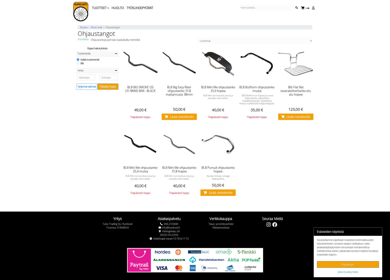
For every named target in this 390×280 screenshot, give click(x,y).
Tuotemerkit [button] (84, 53)
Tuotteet (99, 8)
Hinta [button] (80, 70)
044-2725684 (171, 224)
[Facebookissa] (275, 225)
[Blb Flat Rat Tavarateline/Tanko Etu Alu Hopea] (295, 63)
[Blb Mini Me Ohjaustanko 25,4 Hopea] (218, 63)
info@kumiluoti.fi (171, 227)
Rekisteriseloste (220, 227)
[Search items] (296, 7)
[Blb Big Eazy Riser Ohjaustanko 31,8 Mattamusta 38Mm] (179, 63)
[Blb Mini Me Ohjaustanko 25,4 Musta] (140, 144)
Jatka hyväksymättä (348, 272)
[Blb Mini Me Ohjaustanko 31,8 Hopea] (179, 144)
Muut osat (96, 27)
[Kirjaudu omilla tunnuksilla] (314, 7)
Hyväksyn (348, 264)
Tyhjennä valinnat (86, 86)
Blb (82, 63)
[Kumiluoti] (80, 11)
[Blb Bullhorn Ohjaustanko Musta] (257, 63)
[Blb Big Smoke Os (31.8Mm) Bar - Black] (140, 63)
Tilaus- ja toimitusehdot (220, 224)
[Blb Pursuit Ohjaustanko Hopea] (218, 144)
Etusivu (84, 27)
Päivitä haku (108, 86)
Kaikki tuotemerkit (89, 59)
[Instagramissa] (269, 225)
